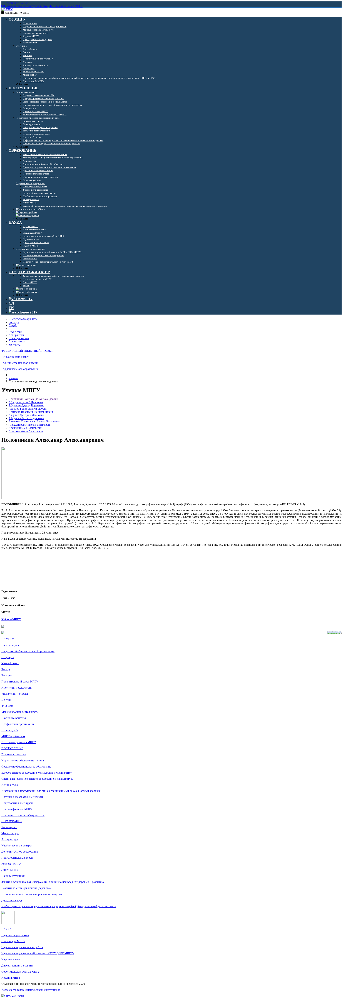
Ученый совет (10, 663)
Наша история (10, 645)
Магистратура (10, 833)
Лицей (13, 325)
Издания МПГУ (11, 977)
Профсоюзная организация (17, 724)
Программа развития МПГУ (18, 742)
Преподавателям (19, 338)
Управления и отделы (14, 693)
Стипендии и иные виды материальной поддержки (32, 894)
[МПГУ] (7, 9)
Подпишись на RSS (16, 2)
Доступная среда (11, 900)
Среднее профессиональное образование (26, 766)
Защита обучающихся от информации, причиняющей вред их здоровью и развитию (52, 881)
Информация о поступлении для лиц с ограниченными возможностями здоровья (50, 790)
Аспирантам (16, 335)
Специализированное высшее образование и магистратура (37, 778)
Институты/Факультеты (23, 318)
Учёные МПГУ (11, 619)
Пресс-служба (9, 730)
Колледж (14, 322)
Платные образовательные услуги (22, 796)
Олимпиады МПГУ (13, 941)
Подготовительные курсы (17, 802)
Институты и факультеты (16, 687)
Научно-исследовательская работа (22, 947)
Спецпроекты (17, 341)
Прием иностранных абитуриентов (22, 815)
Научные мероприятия (15, 935)
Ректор (5, 669)
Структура (7, 657)
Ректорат (6, 675)
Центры (6, 699)
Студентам (15, 331)
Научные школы (11, 959)
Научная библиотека (13, 717)
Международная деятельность (19, 711)
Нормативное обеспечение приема (22, 760)
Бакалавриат (9, 827)
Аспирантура (9, 784)
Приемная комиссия (13, 754)
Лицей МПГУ (9, 869)
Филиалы (7, 705)
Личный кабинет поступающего (26, 6)
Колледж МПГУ (11, 863)
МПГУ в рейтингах (13, 736)
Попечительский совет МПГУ (19, 681)
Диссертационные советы (17, 965)
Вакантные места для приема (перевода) (26, 888)
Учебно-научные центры (16, 845)
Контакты (15, 344)
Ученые (13, 378)
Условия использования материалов (38, 989)
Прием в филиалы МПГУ (17, 809)
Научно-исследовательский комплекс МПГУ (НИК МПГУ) (37, 953)
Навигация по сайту (16, 12)
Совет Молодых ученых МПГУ (20, 971)
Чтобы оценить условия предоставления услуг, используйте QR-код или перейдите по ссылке (58, 906)
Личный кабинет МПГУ (68, 6)
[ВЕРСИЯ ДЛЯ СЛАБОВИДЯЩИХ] (21, 299)
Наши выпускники (13, 875)
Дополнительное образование (19, 851)
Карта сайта (8, 989)
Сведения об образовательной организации (27, 651)
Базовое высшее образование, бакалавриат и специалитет (36, 772)
